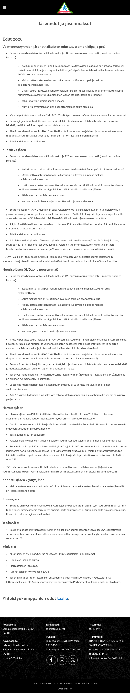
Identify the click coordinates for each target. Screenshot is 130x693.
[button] (5, 7)
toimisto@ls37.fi (55, 628)
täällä (62, 598)
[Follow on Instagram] (62, 660)
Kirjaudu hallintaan (65, 683)
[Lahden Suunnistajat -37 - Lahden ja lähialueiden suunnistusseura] (65, 7)
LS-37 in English (42, 683)
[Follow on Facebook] (51, 660)
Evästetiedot (89, 683)
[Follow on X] (73, 660)
